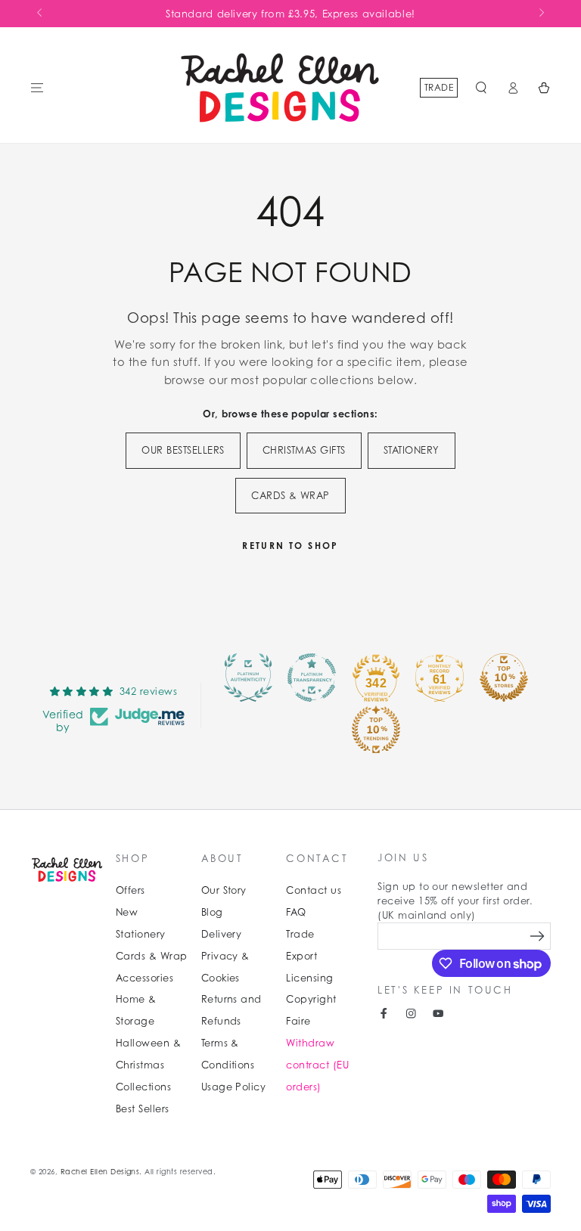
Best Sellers (142, 1109)
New (127, 912)
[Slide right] (540, 13)
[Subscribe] (537, 935)
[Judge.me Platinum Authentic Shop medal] (248, 677)
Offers (130, 890)
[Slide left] (40, 13)
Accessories (144, 978)
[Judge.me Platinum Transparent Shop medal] (311, 677)
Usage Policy (233, 1087)
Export (301, 956)
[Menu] (37, 87)
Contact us (313, 890)
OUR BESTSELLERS (182, 450)
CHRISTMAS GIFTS (304, 450)
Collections (143, 1087)
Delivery (221, 934)
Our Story (224, 890)
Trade (438, 87)
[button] (481, 87)
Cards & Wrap (152, 956)
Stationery (141, 934)
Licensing (309, 978)
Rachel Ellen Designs (100, 1171)
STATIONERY (412, 450)
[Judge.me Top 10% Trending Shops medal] (376, 729)
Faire (298, 1021)
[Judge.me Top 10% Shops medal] (504, 677)
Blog (212, 912)
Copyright (311, 999)
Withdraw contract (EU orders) (317, 1065)
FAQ (296, 912)
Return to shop (290, 545)
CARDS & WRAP (290, 495)
